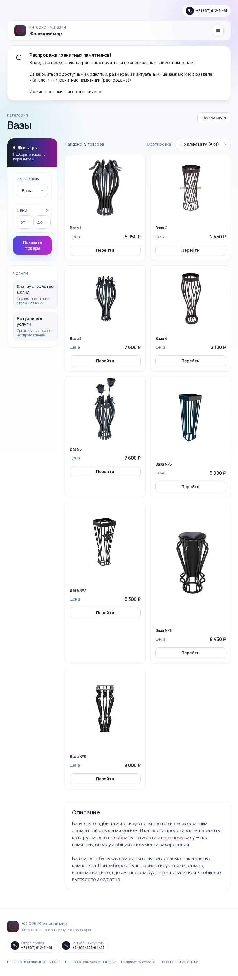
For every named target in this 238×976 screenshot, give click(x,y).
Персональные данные (179, 962)
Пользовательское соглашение (90, 962)
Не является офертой (138, 962)
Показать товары (32, 245)
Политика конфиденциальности (33, 962)
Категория (28, 179)
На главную (214, 118)
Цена (22, 210)
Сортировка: (159, 144)
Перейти (105, 250)
